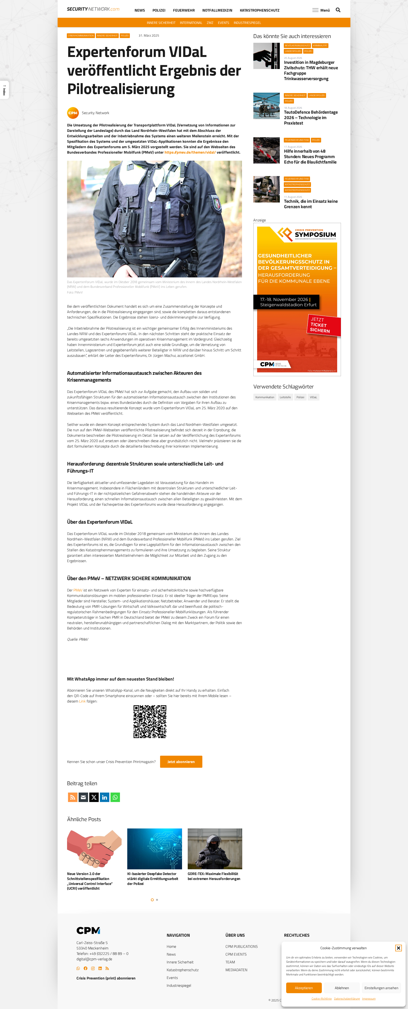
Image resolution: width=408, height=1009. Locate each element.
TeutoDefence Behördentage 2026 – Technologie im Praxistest (311, 117)
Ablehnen (342, 988)
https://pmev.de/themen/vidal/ (190, 152)
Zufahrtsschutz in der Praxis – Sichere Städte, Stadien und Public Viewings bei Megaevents (215, 878)
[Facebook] (85, 968)
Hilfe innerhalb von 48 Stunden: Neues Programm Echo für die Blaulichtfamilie (310, 156)
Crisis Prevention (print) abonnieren (106, 978)
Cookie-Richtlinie (322, 998)
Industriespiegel (179, 985)
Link (82, 701)
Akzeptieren (304, 988)
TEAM (230, 962)
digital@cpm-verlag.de (94, 959)
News (171, 954)
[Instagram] (93, 968)
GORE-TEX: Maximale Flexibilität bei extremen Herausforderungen (154, 876)
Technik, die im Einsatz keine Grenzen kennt (311, 204)
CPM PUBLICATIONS (241, 946)
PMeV (77, 590)
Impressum (369, 998)
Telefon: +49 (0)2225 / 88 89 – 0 (102, 953)
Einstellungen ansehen (381, 988)
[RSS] (107, 968)
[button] (398, 948)
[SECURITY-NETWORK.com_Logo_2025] (93, 9)
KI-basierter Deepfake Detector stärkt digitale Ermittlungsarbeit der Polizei (92, 878)
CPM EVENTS (236, 954)
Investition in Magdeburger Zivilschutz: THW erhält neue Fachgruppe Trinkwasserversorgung (311, 70)
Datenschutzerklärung (347, 998)
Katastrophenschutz (183, 970)
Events (172, 977)
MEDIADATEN (236, 970)
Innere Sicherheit (180, 962)
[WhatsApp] (78, 968)
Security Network (95, 113)
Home (171, 946)
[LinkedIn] (100, 968)
